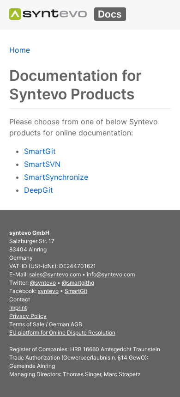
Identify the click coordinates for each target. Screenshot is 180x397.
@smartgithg (78, 282)
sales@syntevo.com (55, 274)
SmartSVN (42, 164)
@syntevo (43, 282)
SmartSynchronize (56, 177)
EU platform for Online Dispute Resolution (62, 332)
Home (19, 50)
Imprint (18, 307)
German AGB (65, 324)
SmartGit (40, 151)
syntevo (48, 290)
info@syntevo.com (111, 274)
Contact (19, 299)
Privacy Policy (28, 315)
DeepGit (38, 190)
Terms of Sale (26, 324)
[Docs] (48, 14)
